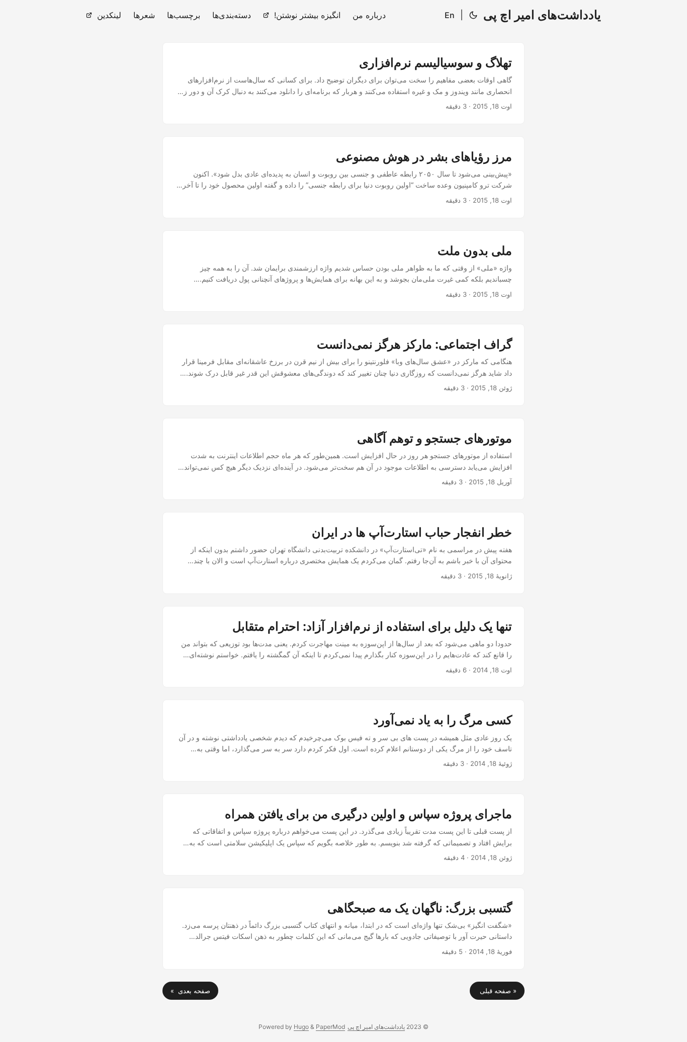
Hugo (301, 1026)
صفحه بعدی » (190, 991)
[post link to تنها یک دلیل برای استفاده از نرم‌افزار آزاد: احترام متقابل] (343, 646)
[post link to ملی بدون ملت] (343, 271)
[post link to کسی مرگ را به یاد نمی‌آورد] (343, 740)
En (450, 15)
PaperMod (330, 1026)
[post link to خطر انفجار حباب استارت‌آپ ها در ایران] (343, 552)
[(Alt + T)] (473, 15)
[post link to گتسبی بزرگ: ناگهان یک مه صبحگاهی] (343, 928)
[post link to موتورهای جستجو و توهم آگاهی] (343, 458)
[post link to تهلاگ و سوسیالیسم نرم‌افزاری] (343, 83)
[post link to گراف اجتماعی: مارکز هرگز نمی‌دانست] (343, 364)
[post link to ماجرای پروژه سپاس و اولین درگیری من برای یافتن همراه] (343, 834)
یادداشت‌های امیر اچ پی (542, 15)
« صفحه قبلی (497, 991)
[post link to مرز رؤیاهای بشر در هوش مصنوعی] (343, 177)
